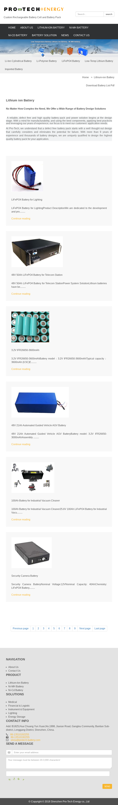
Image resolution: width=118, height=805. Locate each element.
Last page (99, 628)
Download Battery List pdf (100, 85)
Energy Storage (16, 716)
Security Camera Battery (24, 576)
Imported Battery (14, 69)
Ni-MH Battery (78, 27)
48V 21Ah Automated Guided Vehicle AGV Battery (38, 425)
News (65, 35)
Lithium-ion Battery (51, 27)
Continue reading (20, 218)
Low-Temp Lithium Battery (99, 61)
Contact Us (81, 35)
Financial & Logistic (19, 705)
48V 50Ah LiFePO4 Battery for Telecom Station (37, 275)
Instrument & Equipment (21, 709)
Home (12, 27)
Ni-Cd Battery (17, 35)
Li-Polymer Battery (47, 61)
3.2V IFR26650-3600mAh (25, 350)
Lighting (12, 713)
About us (26, 27)
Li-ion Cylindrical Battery (18, 61)
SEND (107, 786)
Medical (12, 702)
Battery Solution (44, 35)
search (109, 14)
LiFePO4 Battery (71, 61)
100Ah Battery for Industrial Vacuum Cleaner (35, 500)
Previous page (21, 628)
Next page (85, 628)
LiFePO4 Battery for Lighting (26, 199)
